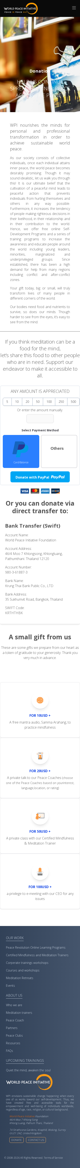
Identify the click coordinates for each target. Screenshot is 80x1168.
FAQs (9, 1051)
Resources (13, 1043)
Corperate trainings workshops (27, 963)
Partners (11, 1028)
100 (49, 402)
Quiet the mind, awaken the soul (28, 1070)
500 (73, 402)
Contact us (36, 1140)
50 (37, 402)
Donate (16, 1140)
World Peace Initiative (22, 1116)
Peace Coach (15, 1020)
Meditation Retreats (19, 978)
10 (17, 402)
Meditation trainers (19, 1013)
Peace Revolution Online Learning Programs (35, 947)
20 (27, 402)
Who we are (14, 1005)
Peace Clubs (14, 1035)
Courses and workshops (22, 970)
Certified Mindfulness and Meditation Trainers (37, 955)
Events (10, 986)
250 (61, 402)
